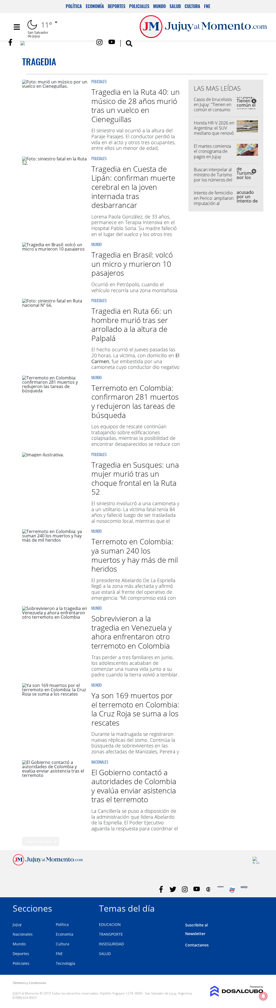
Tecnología (65, 963)
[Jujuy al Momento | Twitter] (55, 44)
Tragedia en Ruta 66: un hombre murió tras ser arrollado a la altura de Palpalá (131, 324)
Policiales (139, 6)
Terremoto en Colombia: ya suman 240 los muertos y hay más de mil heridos (134, 555)
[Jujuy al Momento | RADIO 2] (244, 889)
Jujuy (17, 924)
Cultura (192, 6)
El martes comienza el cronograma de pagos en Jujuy (212, 151)
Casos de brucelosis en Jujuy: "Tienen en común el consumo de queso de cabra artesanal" (213, 109)
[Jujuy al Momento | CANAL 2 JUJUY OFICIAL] (208, 889)
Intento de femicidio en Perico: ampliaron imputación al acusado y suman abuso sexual (213, 203)
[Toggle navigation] (17, 27)
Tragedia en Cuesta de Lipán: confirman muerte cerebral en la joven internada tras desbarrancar (133, 187)
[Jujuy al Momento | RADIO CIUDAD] (256, 860)
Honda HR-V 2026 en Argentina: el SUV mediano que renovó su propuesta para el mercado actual (214, 133)
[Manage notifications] (263, 996)
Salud (175, 6)
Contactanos (197, 945)
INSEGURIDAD (111, 943)
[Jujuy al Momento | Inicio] (257, 907)
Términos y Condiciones (29, 983)
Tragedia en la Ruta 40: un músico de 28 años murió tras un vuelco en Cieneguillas (135, 105)
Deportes (116, 6)
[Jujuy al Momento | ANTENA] (220, 889)
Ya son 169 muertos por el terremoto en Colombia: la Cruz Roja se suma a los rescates (135, 709)
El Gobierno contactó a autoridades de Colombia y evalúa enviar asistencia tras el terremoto (133, 786)
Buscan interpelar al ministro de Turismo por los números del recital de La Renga (213, 177)
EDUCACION (110, 924)
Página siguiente (39, 841)
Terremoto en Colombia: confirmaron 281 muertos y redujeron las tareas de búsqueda (135, 401)
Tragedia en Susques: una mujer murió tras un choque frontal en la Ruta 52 (135, 478)
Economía (95, 6)
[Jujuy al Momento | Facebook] (12, 42)
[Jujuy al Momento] (48, 864)
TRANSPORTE (111, 934)
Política (74, 6)
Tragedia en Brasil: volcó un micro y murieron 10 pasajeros (132, 264)
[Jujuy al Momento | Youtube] (111, 42)
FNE (207, 6)
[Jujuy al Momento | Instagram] (99, 42)
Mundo (159, 6)
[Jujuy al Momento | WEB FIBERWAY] (232, 889)
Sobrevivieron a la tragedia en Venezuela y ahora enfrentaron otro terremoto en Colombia (131, 632)
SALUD (105, 953)
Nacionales (99, 762)
